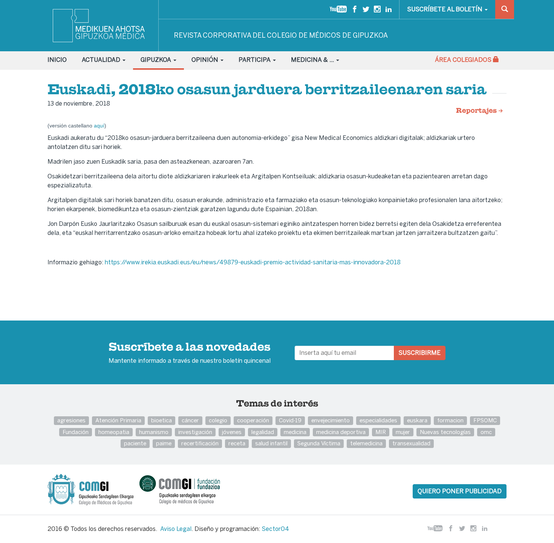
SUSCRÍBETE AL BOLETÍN (445, 9)
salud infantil (271, 443)
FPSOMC (485, 420)
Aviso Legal (175, 529)
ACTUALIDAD (102, 60)
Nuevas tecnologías (445, 432)
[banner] (99, 25)
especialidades (378, 420)
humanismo (153, 432)
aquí (99, 126)
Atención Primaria (118, 420)
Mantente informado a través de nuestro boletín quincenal (190, 353)
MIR (380, 432)
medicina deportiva (341, 432)
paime (163, 443)
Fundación (76, 432)
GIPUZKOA (157, 60)
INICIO (57, 60)
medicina (295, 432)
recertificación (200, 443)
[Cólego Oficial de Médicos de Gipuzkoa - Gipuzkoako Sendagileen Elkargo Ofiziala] (92, 489)
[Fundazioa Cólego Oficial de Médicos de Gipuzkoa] (186, 489)
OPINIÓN (205, 60)
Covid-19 (290, 420)
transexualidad (411, 443)
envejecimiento (330, 420)
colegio (218, 420)
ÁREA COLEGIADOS (464, 60)
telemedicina (366, 443)
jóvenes (232, 432)
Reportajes (477, 110)
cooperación (253, 420)
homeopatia (113, 432)
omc (486, 432)
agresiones (71, 420)
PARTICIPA (255, 60)
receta (236, 443)
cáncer (190, 420)
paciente (135, 443)
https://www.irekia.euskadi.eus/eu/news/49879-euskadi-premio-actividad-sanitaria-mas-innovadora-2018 (253, 262)
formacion (450, 420)
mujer (403, 432)
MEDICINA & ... (313, 60)
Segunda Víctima (318, 443)
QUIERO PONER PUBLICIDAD (460, 491)
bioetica (161, 420)
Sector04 (275, 529)
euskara (417, 420)
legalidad (262, 432)
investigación (195, 432)
